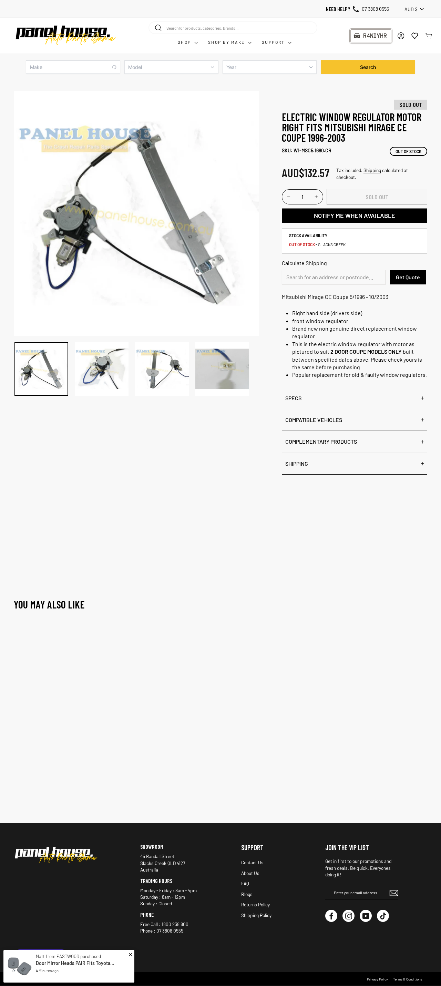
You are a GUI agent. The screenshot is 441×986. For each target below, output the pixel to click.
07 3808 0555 (375, 9)
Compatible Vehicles (313, 419)
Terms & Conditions (407, 979)
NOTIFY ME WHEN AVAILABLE (354, 215)
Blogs (247, 894)
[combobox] (232, 27)
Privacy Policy (377, 979)
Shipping (372, 170)
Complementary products (321, 441)
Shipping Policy (256, 915)
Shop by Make (227, 42)
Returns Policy (255, 904)
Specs (293, 398)
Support (274, 42)
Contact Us (252, 862)
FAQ (245, 883)
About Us (250, 873)
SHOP (185, 42)
